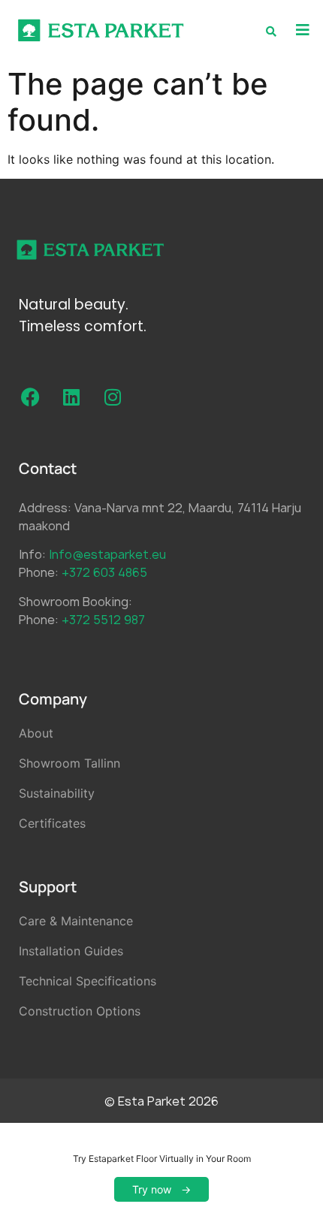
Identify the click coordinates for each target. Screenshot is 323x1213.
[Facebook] (30, 397)
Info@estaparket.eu (107, 554)
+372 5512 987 (103, 619)
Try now (151, 1189)
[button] (302, 30)
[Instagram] (112, 397)
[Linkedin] (71, 397)
